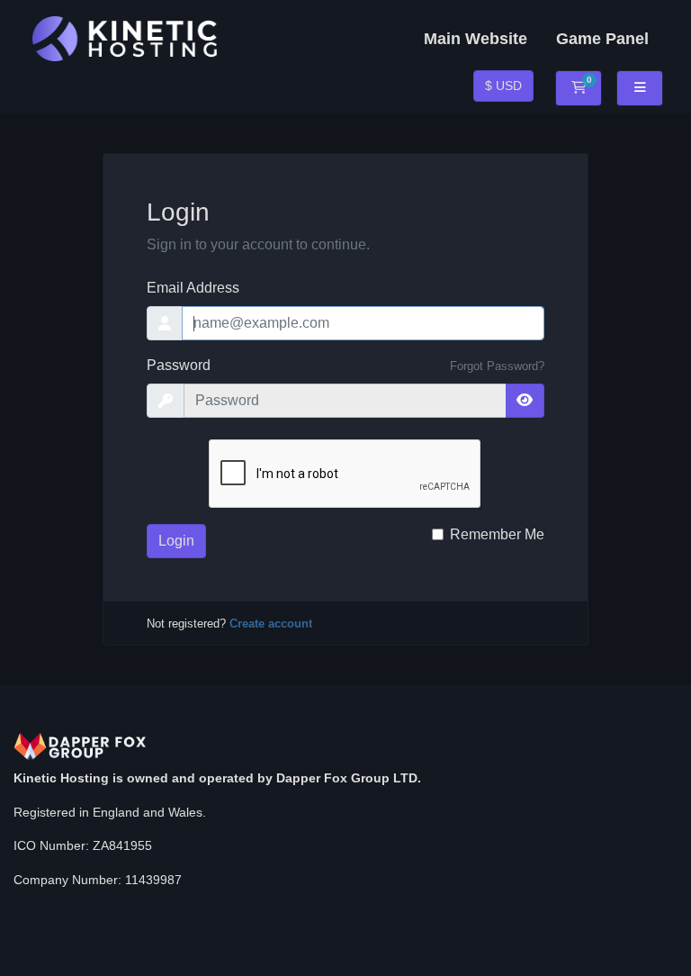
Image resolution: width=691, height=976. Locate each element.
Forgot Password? (497, 366)
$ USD (503, 85)
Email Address (193, 287)
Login (176, 540)
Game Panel (602, 39)
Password (179, 365)
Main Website (475, 39)
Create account (270, 623)
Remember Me (497, 534)
